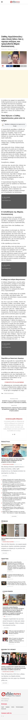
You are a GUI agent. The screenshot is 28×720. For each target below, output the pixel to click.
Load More (14, 516)
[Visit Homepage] (15, 2)
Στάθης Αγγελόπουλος (8, 393)
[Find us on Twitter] (3, 716)
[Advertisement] (14, 19)
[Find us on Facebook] (1, 716)
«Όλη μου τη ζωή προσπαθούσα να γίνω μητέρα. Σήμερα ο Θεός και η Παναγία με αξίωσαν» (17, 632)
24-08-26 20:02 (11, 635)
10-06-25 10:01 (4, 49)
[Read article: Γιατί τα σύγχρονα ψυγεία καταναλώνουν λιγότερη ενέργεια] (14, 530)
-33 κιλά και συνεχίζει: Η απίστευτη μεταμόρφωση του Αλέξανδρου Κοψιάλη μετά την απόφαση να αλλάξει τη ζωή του (14, 489)
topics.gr (6, 700)
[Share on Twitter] (16, 66)
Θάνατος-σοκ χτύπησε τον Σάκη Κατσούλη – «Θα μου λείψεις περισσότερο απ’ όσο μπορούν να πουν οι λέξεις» (13, 460)
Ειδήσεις (5, 604)
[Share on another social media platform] (23, 66)
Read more (5, 475)
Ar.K (4, 616)
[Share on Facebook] (9, 66)
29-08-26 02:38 (17, 671)
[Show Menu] (2, 2)
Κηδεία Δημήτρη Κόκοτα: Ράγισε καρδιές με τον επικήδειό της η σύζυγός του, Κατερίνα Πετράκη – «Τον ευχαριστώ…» (13, 508)
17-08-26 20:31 (17, 541)
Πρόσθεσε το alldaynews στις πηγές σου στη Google (15, 125)
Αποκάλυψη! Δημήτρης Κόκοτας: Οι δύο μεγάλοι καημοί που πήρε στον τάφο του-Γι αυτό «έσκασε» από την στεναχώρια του (16, 583)
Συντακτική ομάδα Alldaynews (14, 419)
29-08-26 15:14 (9, 616)
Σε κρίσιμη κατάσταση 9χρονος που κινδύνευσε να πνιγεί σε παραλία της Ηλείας (15, 576)
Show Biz (4, 455)
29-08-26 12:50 (17, 464)
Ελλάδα (3, 535)
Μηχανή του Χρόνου (6, 663)
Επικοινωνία (3, 708)
